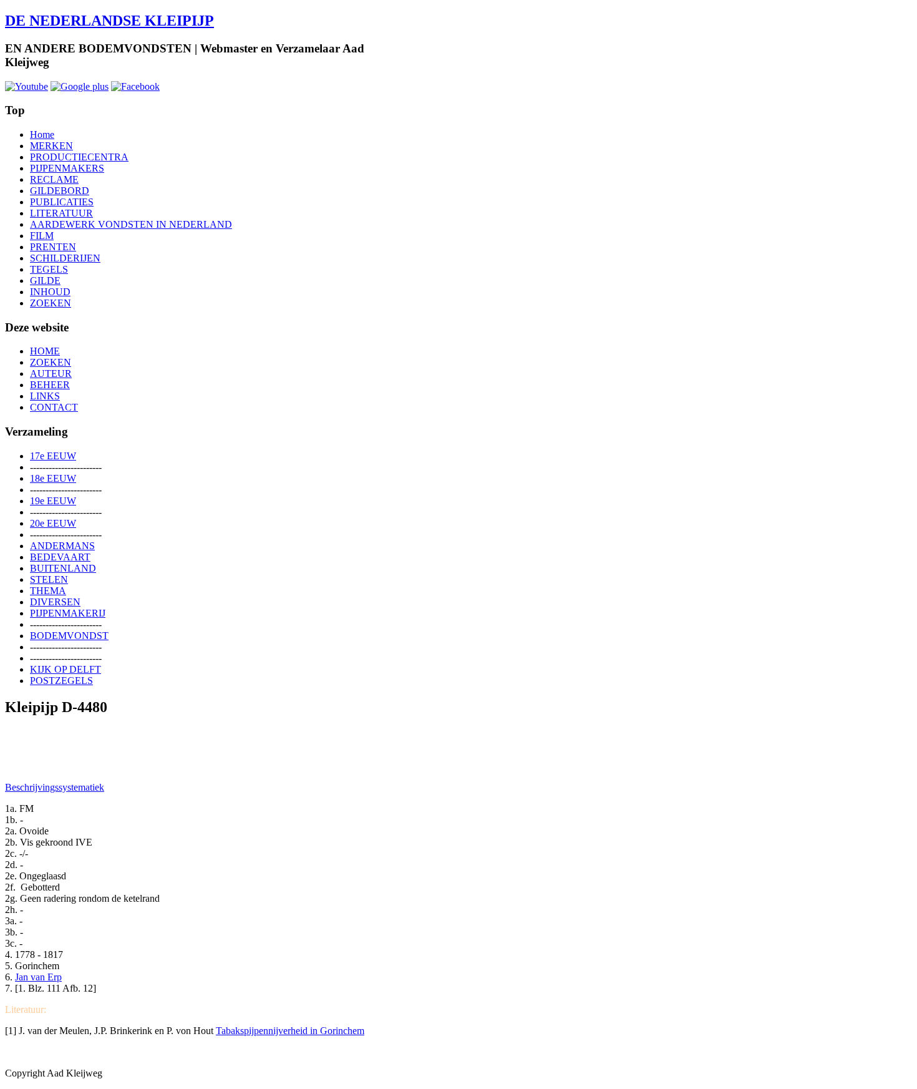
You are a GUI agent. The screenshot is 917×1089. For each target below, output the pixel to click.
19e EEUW (53, 501)
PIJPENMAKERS (67, 168)
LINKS (45, 396)
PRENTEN (53, 247)
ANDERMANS (62, 545)
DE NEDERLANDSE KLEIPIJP (109, 20)
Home (42, 134)
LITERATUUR (61, 213)
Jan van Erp (38, 977)
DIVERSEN (55, 602)
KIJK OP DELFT (65, 669)
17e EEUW (53, 456)
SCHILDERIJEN (65, 258)
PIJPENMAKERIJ (67, 613)
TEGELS (49, 269)
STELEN (49, 579)
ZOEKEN (50, 303)
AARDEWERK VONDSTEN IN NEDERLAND (131, 224)
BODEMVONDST (69, 635)
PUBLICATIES (62, 202)
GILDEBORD (59, 190)
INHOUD (50, 291)
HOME (45, 351)
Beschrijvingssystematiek (54, 787)
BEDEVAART (60, 557)
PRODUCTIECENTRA (79, 157)
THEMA (48, 590)
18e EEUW (53, 478)
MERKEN (51, 145)
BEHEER (50, 384)
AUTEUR (51, 373)
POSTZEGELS (61, 680)
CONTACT (54, 407)
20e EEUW (53, 523)
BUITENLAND (63, 568)
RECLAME (54, 179)
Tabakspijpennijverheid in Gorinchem (290, 1030)
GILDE (45, 280)
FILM (42, 235)
